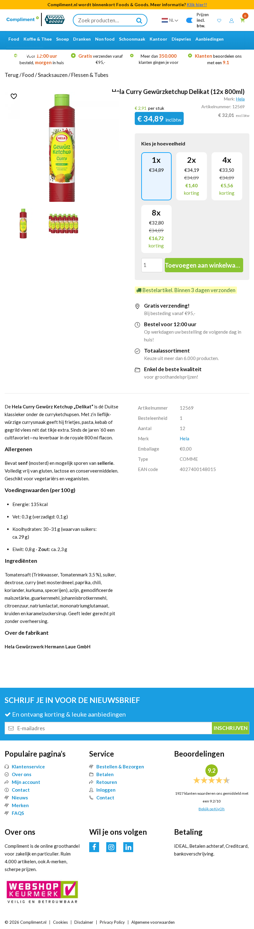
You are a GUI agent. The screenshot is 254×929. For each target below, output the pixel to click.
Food (28, 75)
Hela (240, 98)
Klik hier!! (197, 4)
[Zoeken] (139, 20)
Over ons (21, 774)
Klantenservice (28, 766)
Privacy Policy (112, 922)
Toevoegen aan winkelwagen (204, 265)
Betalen (105, 774)
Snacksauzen (53, 75)
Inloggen (106, 790)
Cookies (60, 922)
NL (171, 20)
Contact (21, 790)
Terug (12, 75)
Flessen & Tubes (89, 75)
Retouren (106, 782)
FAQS (18, 813)
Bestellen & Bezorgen (120, 766)
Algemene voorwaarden (153, 922)
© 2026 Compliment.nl (25, 922)
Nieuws (20, 797)
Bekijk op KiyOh (212, 809)
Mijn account (26, 782)
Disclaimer (83, 922)
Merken (20, 805)
